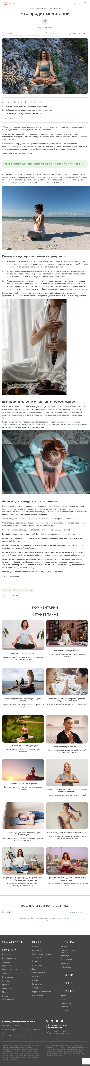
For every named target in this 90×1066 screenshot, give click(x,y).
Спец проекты (8, 1000)
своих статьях (9, 144)
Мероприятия (66, 1003)
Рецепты (64, 963)
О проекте (68, 991)
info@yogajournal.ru (10, 1025)
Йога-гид (67, 942)
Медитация (7, 988)
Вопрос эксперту (9, 969)
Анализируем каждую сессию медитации (23, 114)
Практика (9, 950)
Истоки (35, 946)
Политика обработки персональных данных (21, 1030)
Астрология (37, 950)
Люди (34, 969)
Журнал (64, 995)
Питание (5, 996)
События (67, 974)
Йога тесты (36, 961)
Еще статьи (36, 957)
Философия (37, 988)
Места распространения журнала (71, 951)
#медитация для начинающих (23, 590)
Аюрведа (6, 962)
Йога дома (6, 954)
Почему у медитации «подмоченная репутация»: (26, 106)
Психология (37, 984)
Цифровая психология (41, 992)
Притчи (35, 980)
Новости (67, 983)
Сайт (63, 999)
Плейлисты (36, 976)
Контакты (64, 1010)
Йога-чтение (37, 965)
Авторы (64, 946)
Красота (5, 984)
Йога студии (66, 956)
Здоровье (6, 973)
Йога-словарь (67, 959)
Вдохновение (37, 995)
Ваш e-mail (6, 912)
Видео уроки (7, 966)
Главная (31, 8)
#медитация (7, 590)
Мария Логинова (45, 28)
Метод (5, 992)
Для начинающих (9, 958)
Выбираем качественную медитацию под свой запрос (28, 110)
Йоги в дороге (8, 981)
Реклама (64, 1007)
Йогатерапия (7, 977)
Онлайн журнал (38, 973)
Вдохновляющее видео (41, 954)
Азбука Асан (66, 967)
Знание (37, 942)
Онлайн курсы (12, 942)
